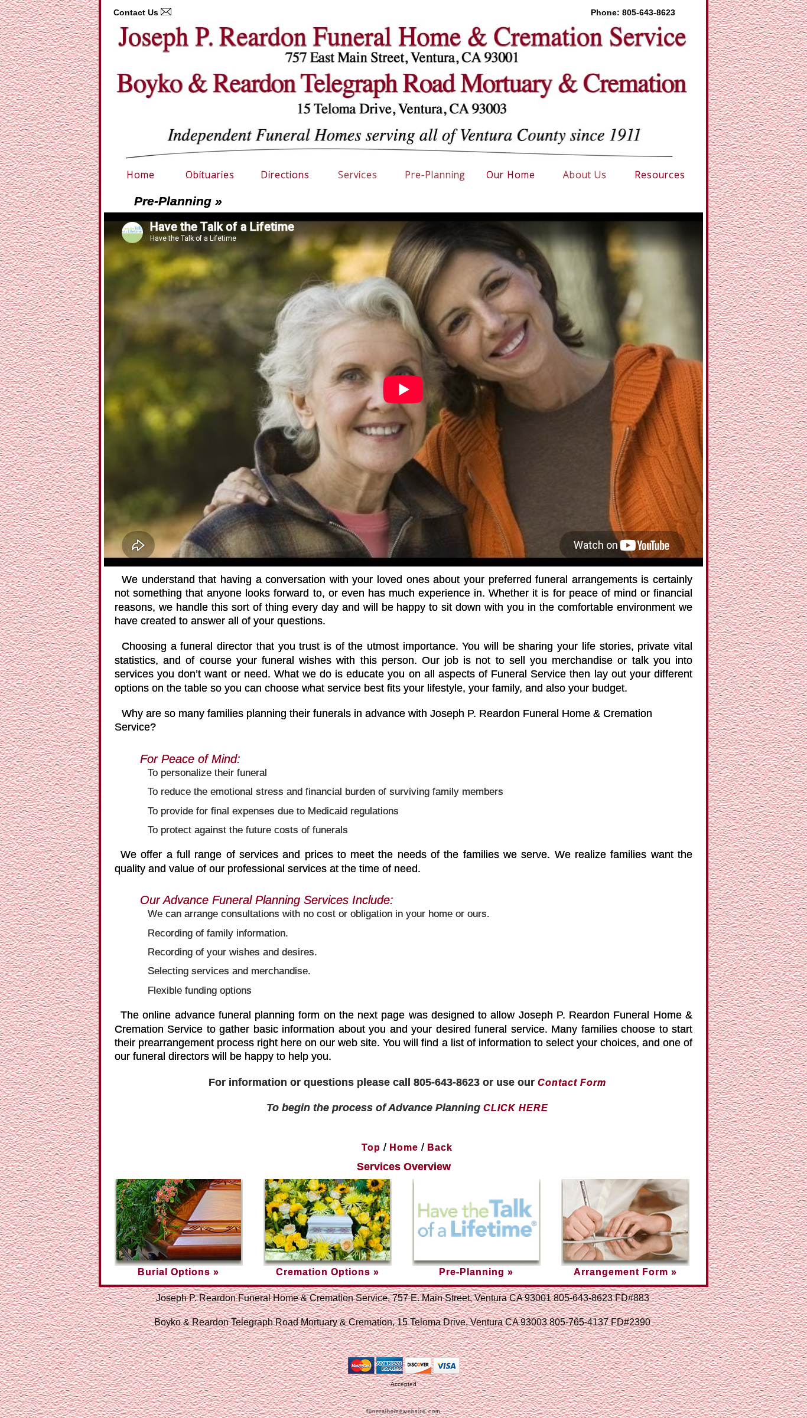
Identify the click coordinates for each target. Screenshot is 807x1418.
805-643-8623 (648, 12)
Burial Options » (178, 1272)
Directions (285, 174)
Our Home (510, 174)
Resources (659, 174)
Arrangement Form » (625, 1272)
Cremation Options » (327, 1272)
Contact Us (135, 12)
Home (140, 174)
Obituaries (210, 174)
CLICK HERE (515, 1108)
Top (371, 1147)
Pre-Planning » (476, 1272)
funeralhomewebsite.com (403, 1411)
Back (440, 1147)
